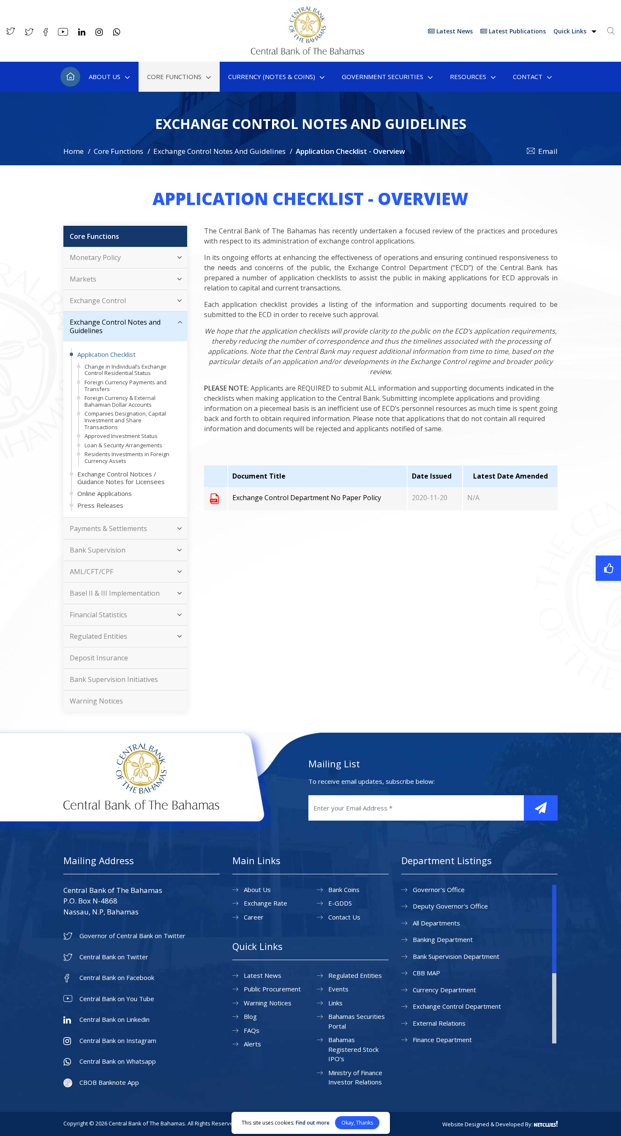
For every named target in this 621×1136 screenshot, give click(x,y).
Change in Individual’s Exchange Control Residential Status (125, 370)
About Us (104, 76)
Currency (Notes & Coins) (271, 76)
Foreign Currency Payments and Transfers (125, 385)
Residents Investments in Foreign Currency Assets (126, 457)
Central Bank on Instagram (117, 1041)
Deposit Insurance (99, 657)
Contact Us (344, 917)
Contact (527, 76)
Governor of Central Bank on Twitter (132, 936)
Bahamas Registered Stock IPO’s (353, 1049)
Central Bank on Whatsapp (117, 1061)
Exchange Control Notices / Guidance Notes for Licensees (121, 478)
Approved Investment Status (121, 436)
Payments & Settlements (108, 528)
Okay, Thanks (357, 1122)
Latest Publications (516, 31)
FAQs (251, 1030)
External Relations (439, 1023)
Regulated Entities (98, 636)
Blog (250, 1016)
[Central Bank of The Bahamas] (307, 52)
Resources (468, 76)
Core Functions (174, 76)
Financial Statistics (98, 614)
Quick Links (570, 31)
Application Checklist (106, 354)
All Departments (436, 923)
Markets (83, 279)
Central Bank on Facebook (116, 978)
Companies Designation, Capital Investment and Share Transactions (125, 420)
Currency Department (444, 989)
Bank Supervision (97, 550)
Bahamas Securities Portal (356, 1021)
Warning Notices (96, 701)
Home (70, 77)
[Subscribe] (541, 808)
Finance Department (442, 1039)
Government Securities (382, 76)
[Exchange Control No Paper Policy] (214, 498)
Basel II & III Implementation (115, 593)
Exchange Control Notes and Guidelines (115, 326)
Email (548, 151)
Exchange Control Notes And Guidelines (219, 151)
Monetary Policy (95, 257)
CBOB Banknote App (109, 1083)
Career (254, 917)
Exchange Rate (265, 903)
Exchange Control (98, 300)
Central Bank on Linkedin (114, 1020)
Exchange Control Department (457, 1006)
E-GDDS (340, 903)
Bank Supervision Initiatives (114, 679)
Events (338, 989)
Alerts (252, 1044)
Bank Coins (344, 889)
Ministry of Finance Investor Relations (355, 1077)
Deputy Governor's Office (450, 906)
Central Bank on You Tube (116, 999)
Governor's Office (439, 889)
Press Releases (100, 505)
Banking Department (443, 939)
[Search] (611, 31)
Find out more (313, 1122)
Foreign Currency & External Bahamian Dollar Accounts (119, 401)
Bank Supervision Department (456, 956)
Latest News (454, 31)
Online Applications (104, 493)
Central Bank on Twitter (113, 957)
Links (335, 1003)
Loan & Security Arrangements (123, 445)
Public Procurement (272, 989)
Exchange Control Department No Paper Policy (306, 497)
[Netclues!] (546, 1124)
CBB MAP (426, 973)
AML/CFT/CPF (91, 571)
